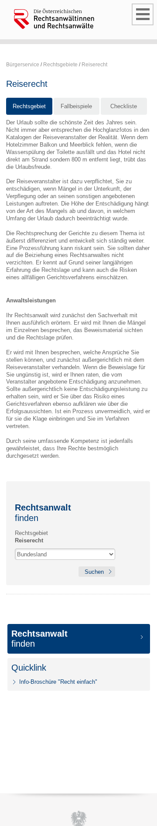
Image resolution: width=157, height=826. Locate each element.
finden (39, 638)
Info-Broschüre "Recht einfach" (58, 682)
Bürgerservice (22, 65)
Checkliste (123, 106)
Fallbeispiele (76, 106)
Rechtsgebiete (60, 65)
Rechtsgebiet (29, 106)
